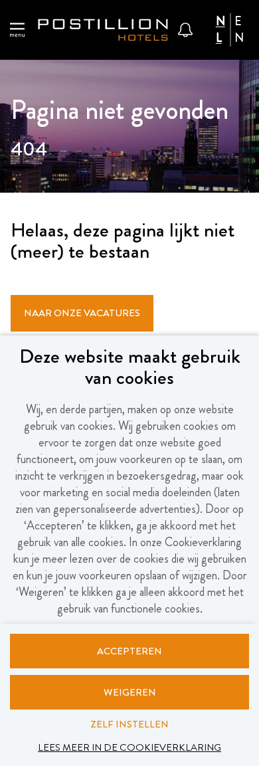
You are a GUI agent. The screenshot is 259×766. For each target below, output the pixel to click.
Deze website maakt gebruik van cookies (129, 368)
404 (29, 150)
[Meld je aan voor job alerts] (185, 30)
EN (239, 30)
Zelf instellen (129, 724)
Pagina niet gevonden (119, 112)
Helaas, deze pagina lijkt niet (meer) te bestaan (122, 242)
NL (220, 30)
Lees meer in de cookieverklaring (129, 747)
